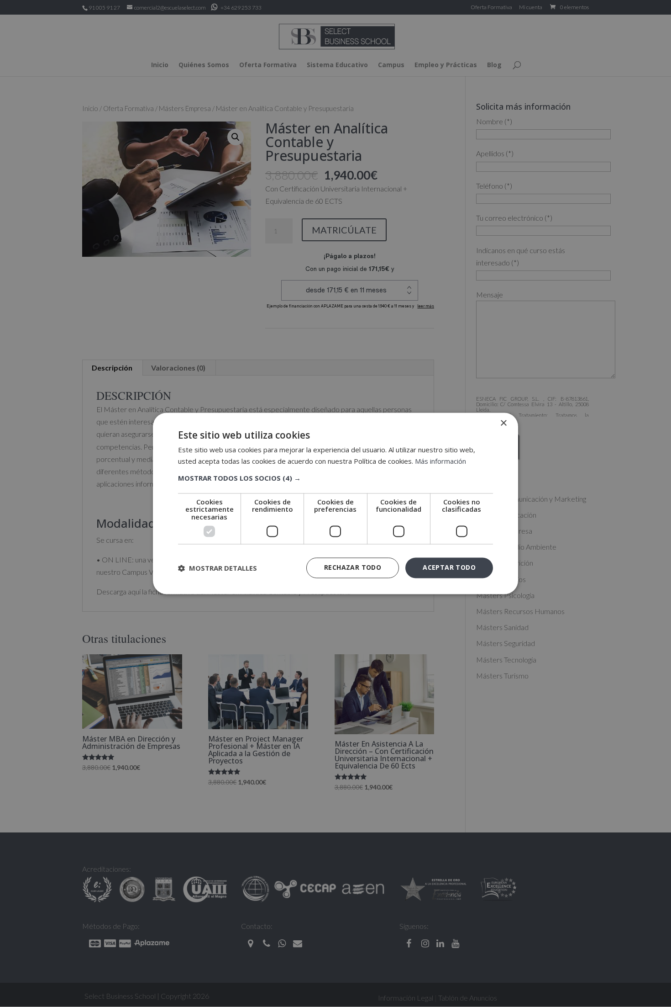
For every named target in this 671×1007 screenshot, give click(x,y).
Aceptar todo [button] (449, 567)
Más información (440, 461)
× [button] (503, 423)
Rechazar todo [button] (352, 567)
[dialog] (335, 503)
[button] (335, 478)
